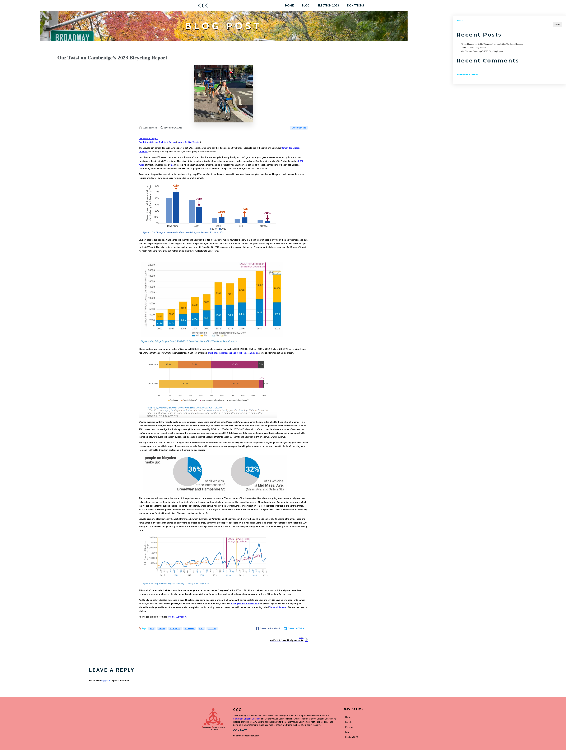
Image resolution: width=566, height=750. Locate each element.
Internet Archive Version (188, 142)
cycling (212, 628)
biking (161, 628)
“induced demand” (278, 607)
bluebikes (190, 628)
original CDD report (176, 617)
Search (460, 20)
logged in (105, 680)
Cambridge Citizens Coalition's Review (157, 142)
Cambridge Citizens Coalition (246, 719)
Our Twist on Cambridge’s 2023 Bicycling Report (482, 51)
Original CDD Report (148, 138)
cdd (201, 628)
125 (172, 165)
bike (152, 628)
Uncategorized (299, 128)
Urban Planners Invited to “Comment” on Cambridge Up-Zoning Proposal (492, 44)
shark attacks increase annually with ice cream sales (233, 353)
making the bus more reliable (245, 604)
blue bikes (175, 628)
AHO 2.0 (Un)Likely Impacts (473, 48)
